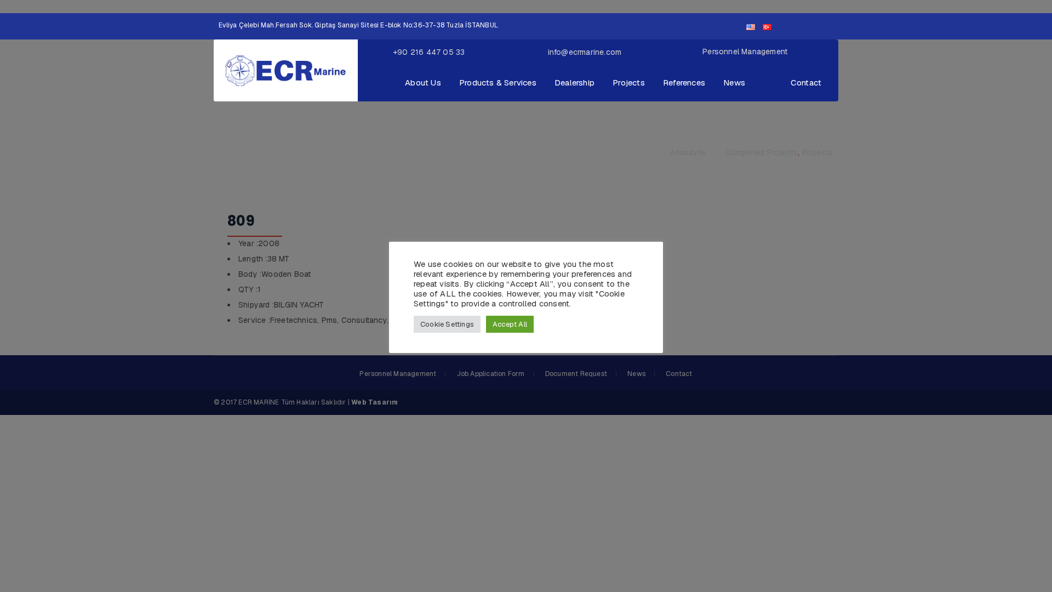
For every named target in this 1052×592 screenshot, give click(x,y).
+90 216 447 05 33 (429, 52)
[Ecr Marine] (286, 70)
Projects (629, 82)
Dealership (574, 82)
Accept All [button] (510, 324)
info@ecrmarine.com (585, 52)
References (684, 82)
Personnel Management (744, 51)
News (734, 82)
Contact (806, 82)
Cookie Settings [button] (447, 324)
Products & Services (497, 82)
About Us (423, 82)
